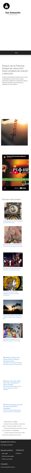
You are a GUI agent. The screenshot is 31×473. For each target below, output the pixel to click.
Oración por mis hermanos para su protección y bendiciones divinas (12, 269)
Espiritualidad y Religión (11, 421)
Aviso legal (5, 453)
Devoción (6, 424)
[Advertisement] (15, 33)
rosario (19, 426)
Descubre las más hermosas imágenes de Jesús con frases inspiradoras (11, 293)
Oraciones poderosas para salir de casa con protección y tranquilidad (12, 410)
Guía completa (14, 424)
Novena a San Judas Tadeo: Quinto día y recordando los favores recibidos (12, 388)
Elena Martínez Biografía (7, 445)
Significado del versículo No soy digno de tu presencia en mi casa (11, 339)
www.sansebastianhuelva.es (8, 467)
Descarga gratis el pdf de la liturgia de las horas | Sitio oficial (13, 221)
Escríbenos (18, 453)
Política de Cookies (7, 459)
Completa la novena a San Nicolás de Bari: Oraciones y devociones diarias (12, 363)
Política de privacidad (8, 456)
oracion (4, 426)
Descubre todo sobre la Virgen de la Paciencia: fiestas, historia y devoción (12, 245)
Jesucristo (22, 424)
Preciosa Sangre (12, 426)
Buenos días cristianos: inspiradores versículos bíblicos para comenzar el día (12, 317)
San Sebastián (13, 12)
